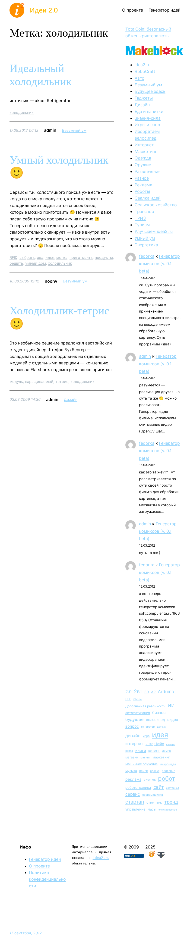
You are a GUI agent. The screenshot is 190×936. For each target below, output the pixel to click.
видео (172, 719)
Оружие (143, 164)
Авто (139, 78)
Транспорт (145, 211)
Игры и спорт (148, 124)
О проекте (39, 866)
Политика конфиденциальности (47, 879)
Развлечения (148, 171)
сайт (158, 787)
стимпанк (154, 802)
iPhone (137, 699)
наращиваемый (39, 381)
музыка (131, 771)
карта (129, 750)
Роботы (142, 191)
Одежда (143, 158)
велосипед (155, 719)
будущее (134, 719)
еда (40, 257)
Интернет (144, 144)
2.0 (128, 691)
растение (168, 771)
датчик (161, 726)
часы (152, 809)
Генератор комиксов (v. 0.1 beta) (159, 264)
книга (140, 750)
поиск (143, 771)
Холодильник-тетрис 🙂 (59, 317)
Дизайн (70, 399)
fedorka (146, 256)
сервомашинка (152, 794)
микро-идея (168, 764)
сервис (132, 794)
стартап (134, 802)
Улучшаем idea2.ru (154, 231)
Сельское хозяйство (156, 204)
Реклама (143, 184)
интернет (134, 743)
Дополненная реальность (145, 706)
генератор (148, 726)
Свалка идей (148, 198)
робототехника (138, 787)
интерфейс (155, 744)
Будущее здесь (150, 91)
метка (61, 257)
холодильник (22, 112)
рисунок (150, 779)
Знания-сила (148, 118)
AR (153, 692)
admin (145, 356)
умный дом (35, 263)
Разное (142, 178)
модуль (16, 381)
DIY (128, 699)
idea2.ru (142, 64)
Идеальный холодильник (41, 75)
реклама (133, 779)
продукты (104, 257)
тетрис (61, 381)
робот (166, 778)
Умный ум (145, 238)
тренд (171, 802)
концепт (154, 750)
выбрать (27, 257)
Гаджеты (144, 98)
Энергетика (146, 244)
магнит (145, 757)
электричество (167, 809)
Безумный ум (74, 130)
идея (49, 257)
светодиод (172, 787)
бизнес (159, 712)
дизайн (132, 735)
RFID (13, 257)
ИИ (171, 705)
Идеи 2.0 (44, 10)
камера (170, 744)
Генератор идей (45, 859)
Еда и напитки (149, 111)
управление (135, 809)
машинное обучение (141, 764)
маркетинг (161, 757)
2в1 (138, 691)
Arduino (166, 691)
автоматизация (137, 713)
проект (154, 771)
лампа (166, 750)
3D (146, 692)
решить (16, 263)
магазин (131, 757)
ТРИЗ (140, 218)
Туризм (142, 224)
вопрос (132, 726)
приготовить (81, 257)
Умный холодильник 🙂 (59, 166)
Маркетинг (146, 151)
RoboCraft (145, 71)
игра (146, 736)
